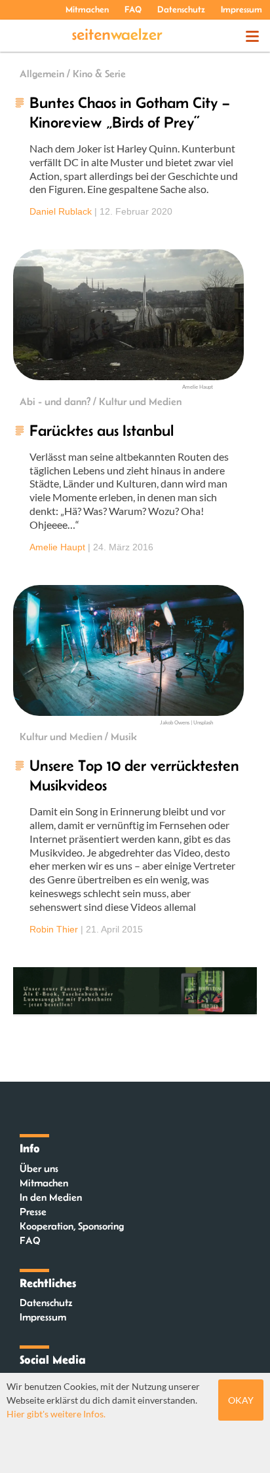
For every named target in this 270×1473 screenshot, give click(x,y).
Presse (33, 1211)
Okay (241, 1400)
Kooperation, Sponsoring (72, 1226)
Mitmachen (87, 9)
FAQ (133, 9)
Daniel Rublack (60, 211)
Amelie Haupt (57, 547)
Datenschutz (181, 9)
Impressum (241, 9)
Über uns (39, 1168)
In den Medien (51, 1197)
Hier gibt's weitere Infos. (56, 1413)
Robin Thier (53, 929)
